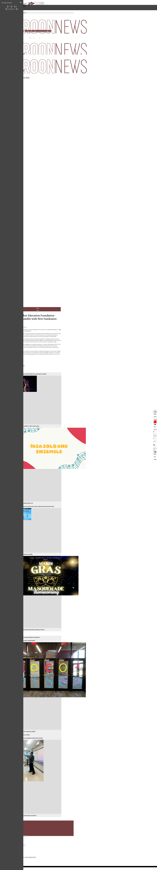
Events (37, 308)
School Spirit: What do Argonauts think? (24, 731)
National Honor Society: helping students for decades (28, 738)
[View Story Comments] (154, 411)
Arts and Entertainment (41, 31)
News (29, 31)
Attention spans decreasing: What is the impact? (26, 637)
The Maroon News (7, 3)
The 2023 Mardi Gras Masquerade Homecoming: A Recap (28, 629)
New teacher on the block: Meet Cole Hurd (24, 815)
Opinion (33, 31)
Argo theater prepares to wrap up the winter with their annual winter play (33, 506)
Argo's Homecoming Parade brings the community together (29, 374)
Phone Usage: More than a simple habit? (24, 640)
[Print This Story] (154, 451)
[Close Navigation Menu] (20, 2)
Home (26, 31)
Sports (49, 31)
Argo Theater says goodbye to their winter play (26, 426)
